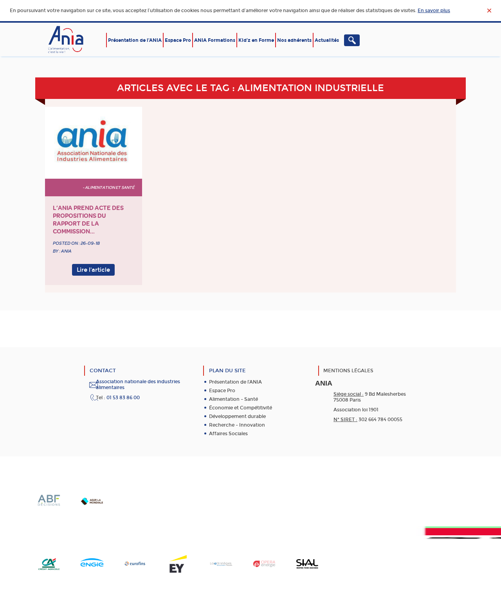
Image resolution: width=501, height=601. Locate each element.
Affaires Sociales (228, 433)
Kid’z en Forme (256, 40)
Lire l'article (93, 269)
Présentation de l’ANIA (135, 40)
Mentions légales (348, 370)
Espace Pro (178, 40)
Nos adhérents (294, 40)
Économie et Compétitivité (240, 408)
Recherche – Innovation (237, 425)
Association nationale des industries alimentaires (138, 384)
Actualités (327, 40)
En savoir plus (434, 10)
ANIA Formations (214, 40)
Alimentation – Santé (233, 399)
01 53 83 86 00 (123, 397)
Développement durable (237, 416)
